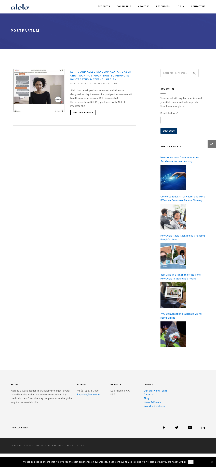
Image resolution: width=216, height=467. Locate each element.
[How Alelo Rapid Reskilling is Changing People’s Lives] (173, 256)
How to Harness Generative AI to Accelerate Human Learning (179, 159)
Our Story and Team (155, 390)
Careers (148, 394)
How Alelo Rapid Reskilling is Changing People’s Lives (182, 237)
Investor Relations (154, 406)
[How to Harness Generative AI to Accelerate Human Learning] (173, 177)
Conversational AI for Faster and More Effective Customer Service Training (182, 198)
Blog (146, 398)
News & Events (152, 402)
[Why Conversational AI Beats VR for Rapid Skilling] (173, 334)
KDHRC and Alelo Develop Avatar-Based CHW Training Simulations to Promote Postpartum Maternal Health (100, 75)
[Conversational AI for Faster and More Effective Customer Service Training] (173, 216)
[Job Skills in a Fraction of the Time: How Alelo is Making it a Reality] (173, 295)
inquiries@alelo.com (89, 394)
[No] (211, 462)
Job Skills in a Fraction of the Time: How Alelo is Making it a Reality (180, 276)
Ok (190, 462)
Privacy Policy (20, 428)
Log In (180, 6)
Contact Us (198, 6)
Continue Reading (83, 112)
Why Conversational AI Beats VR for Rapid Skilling (181, 315)
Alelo (88, 83)
